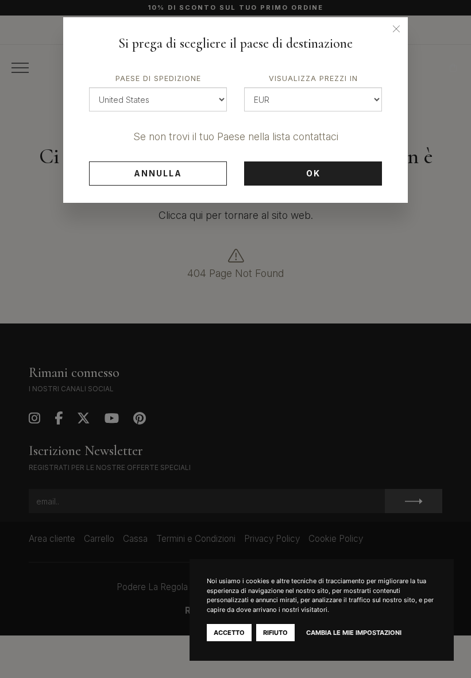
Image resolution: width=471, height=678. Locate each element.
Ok (313, 173)
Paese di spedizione (158, 78)
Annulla (158, 173)
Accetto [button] (229, 633)
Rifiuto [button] (275, 633)
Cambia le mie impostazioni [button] (353, 633)
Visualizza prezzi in (313, 78)
